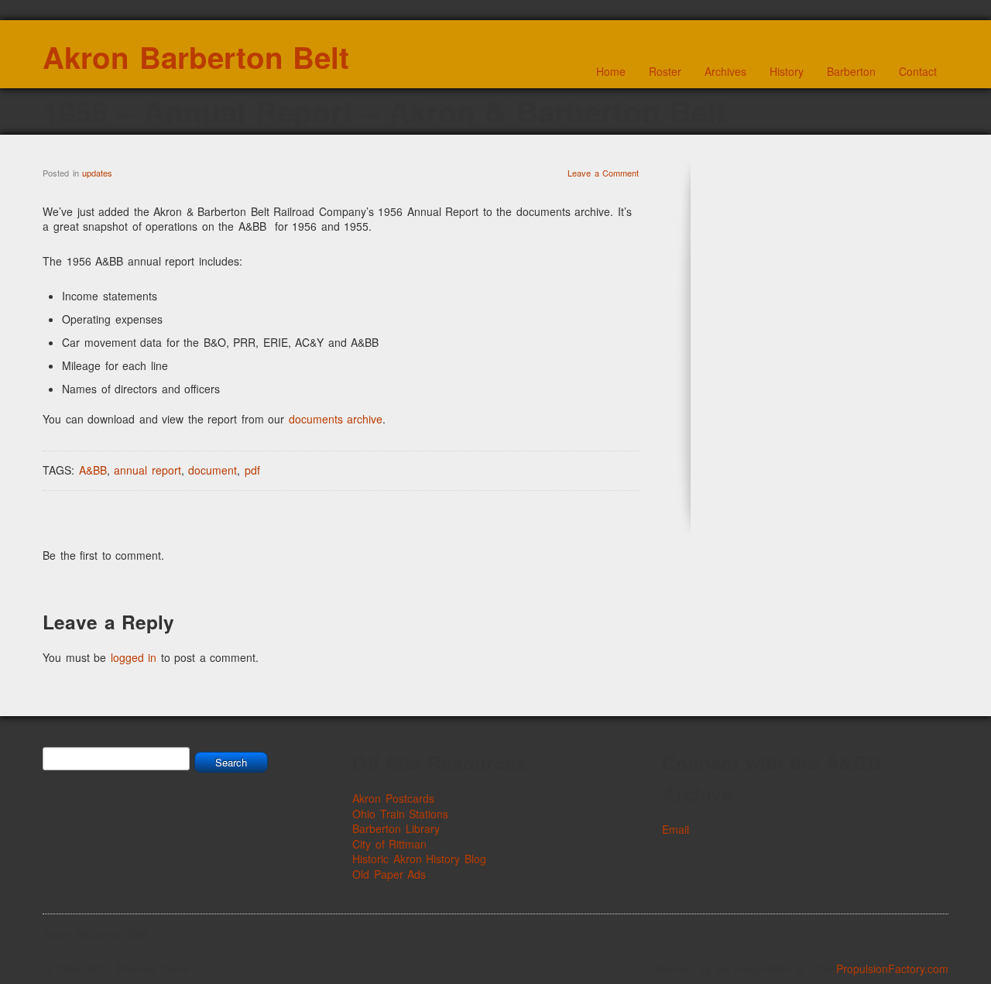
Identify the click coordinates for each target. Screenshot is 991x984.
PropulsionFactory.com (892, 968)
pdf (252, 470)
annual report (147, 470)
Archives (725, 71)
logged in (134, 657)
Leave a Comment (603, 172)
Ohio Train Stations (400, 813)
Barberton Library (396, 828)
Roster (665, 71)
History (787, 71)
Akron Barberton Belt (196, 57)
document (212, 470)
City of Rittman (389, 844)
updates (97, 172)
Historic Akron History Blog (419, 858)
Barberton (851, 71)
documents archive (336, 419)
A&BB (93, 470)
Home (611, 71)
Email (675, 829)
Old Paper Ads (389, 874)
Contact (918, 71)
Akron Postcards (393, 798)
